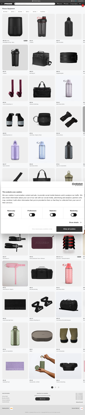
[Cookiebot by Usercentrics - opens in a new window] (73, 184)
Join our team (5, 396)
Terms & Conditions (6, 400)
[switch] (32, 214)
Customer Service (5, 402)
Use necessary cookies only (42, 229)
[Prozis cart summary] (79, 3)
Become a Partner (5, 398)
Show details (74, 222)
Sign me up (42, 398)
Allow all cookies (69, 229)
